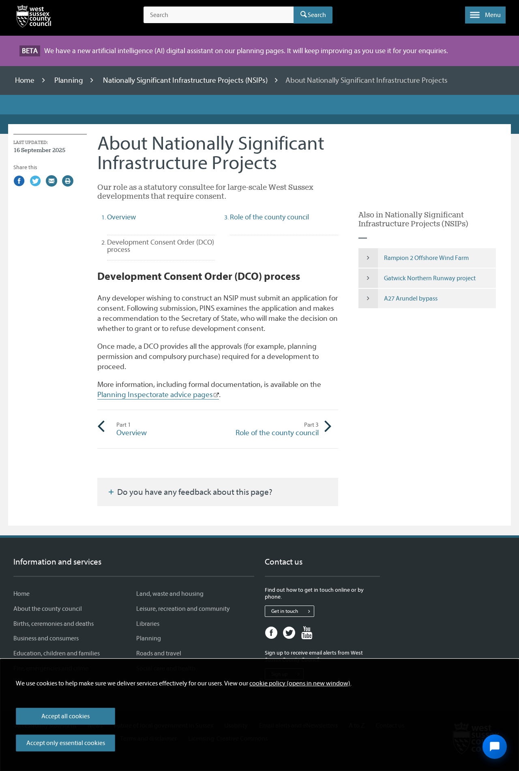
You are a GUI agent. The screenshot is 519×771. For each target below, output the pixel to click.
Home (25, 80)
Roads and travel (158, 653)
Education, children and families (56, 653)
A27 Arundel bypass (411, 298)
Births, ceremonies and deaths (53, 623)
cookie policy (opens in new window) (299, 683)
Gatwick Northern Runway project (430, 278)
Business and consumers (46, 638)
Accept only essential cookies (65, 743)
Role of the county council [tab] (269, 217)
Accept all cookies (65, 716)
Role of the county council (277, 429)
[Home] (33, 17)
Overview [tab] (121, 217)
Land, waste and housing (170, 593)
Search (317, 15)
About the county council (47, 608)
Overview (131, 429)
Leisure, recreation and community (183, 608)
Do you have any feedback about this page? (194, 492)
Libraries (147, 623)
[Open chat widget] (495, 746)
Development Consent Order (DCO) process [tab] (160, 246)
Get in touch (284, 611)
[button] (485, 15)
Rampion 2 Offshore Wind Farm (426, 258)
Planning (69, 80)
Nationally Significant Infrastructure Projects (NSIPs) (186, 80)
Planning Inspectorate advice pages (155, 394)
